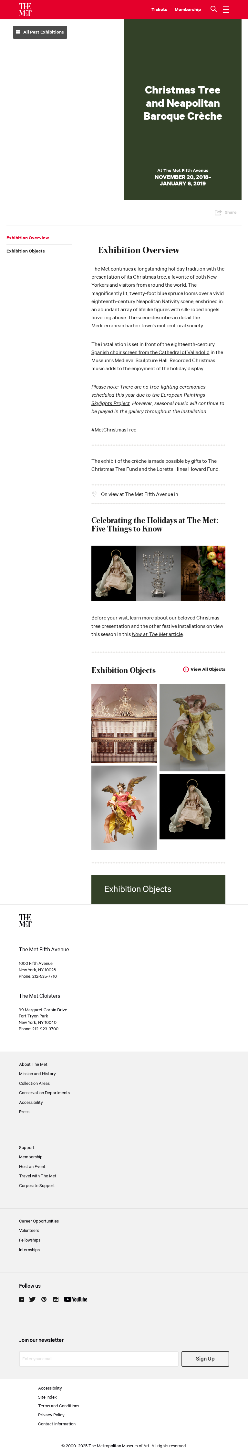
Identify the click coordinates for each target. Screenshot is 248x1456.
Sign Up (205, 1359)
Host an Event (32, 1167)
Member (183, 9)
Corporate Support (37, 1186)
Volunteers (29, 1230)
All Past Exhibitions (43, 32)
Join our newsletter (41, 1340)
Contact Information (57, 1424)
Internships (29, 1250)
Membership (31, 1157)
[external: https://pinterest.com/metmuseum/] (44, 1299)
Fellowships (29, 1240)
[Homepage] (25, 9)
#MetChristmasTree (113, 430)
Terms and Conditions (58, 1406)
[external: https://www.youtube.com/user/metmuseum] (75, 1299)
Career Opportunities (39, 1221)
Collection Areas (34, 1083)
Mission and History (37, 1074)
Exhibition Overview (27, 238)
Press (24, 1112)
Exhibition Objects (25, 251)
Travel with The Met (38, 1176)
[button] (214, 10)
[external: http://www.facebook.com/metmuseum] (21, 1299)
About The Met (33, 1064)
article (157, 634)
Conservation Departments (44, 1093)
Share (231, 212)
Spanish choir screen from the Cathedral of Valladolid (150, 352)
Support (27, 1148)
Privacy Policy (51, 1415)
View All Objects (208, 669)
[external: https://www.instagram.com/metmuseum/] (56, 1299)
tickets (159, 9)
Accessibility (31, 1102)
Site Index (47, 1397)
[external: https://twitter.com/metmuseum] (32, 1299)
